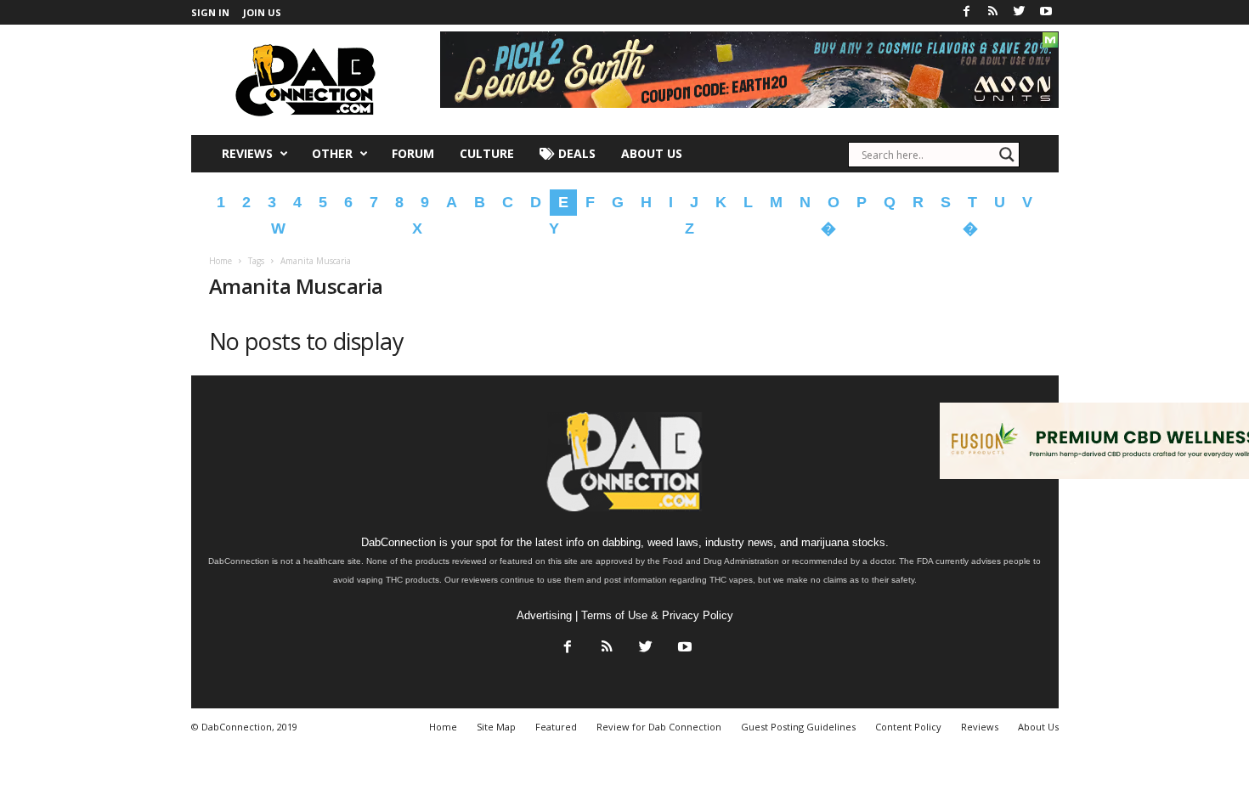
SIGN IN (210, 12)
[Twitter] (1019, 12)
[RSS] (993, 12)
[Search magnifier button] (1007, 154)
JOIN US (262, 12)
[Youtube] (1046, 12)
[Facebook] (967, 12)
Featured (556, 726)
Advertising (544, 615)
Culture (487, 153)
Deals (575, 153)
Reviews (247, 153)
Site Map (496, 726)
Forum (413, 153)
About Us (651, 153)
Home (220, 261)
